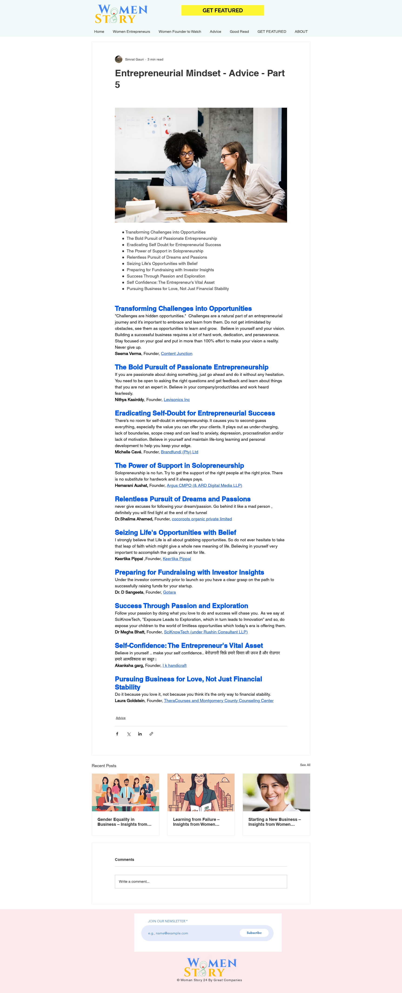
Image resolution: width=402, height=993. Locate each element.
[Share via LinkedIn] (140, 734)
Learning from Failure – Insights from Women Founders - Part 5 (196, 822)
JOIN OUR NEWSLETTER (166, 921)
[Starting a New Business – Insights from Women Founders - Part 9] (276, 792)
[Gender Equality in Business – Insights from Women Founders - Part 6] (125, 792)
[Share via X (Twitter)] (128, 734)
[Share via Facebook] (117, 734)
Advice (121, 718)
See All (305, 765)
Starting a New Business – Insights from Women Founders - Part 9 (274, 822)
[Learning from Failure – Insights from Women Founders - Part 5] (201, 792)
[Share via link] (151, 734)
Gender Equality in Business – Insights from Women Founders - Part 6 (122, 822)
